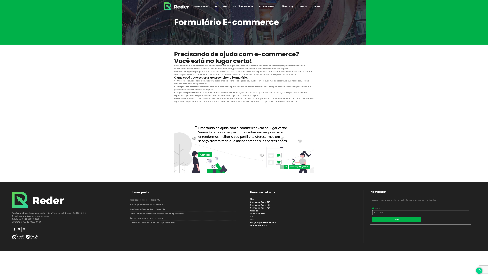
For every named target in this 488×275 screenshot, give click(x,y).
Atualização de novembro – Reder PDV (148, 204)
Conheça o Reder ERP (260, 202)
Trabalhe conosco (258, 225)
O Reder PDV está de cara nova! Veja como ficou (152, 223)
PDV (252, 219)
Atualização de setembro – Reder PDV (147, 209)
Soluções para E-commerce (263, 222)
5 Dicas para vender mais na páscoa (147, 218)
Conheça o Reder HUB (260, 205)
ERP (251, 216)
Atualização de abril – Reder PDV (145, 200)
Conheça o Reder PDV (260, 208)
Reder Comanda (257, 213)
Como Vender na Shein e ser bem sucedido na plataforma (157, 213)
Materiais (254, 211)
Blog (252, 199)
